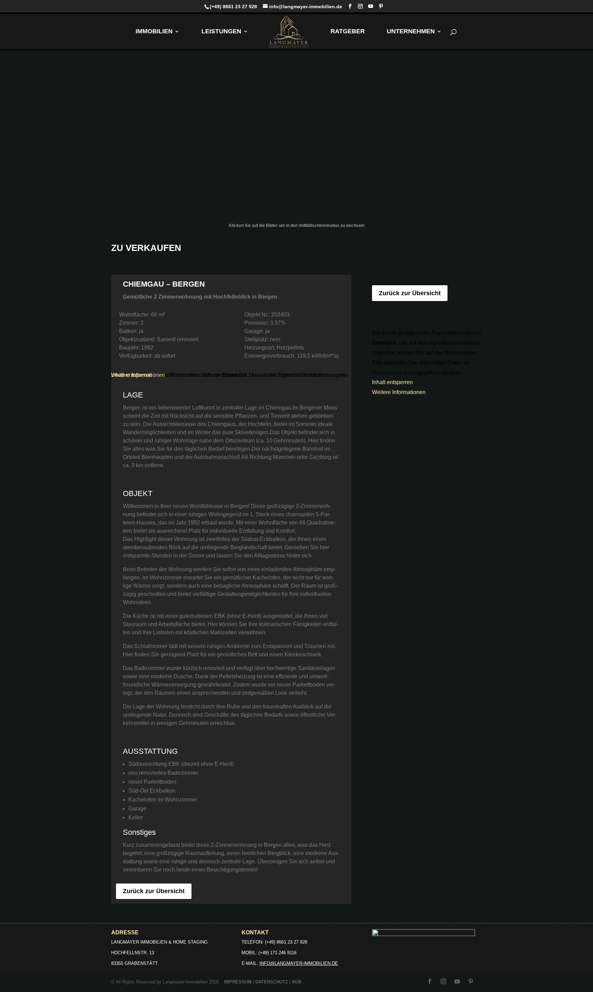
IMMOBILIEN (154, 32)
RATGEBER (347, 32)
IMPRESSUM (238, 981)
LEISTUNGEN (221, 32)
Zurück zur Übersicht (154, 891)
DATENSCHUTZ (271, 981)
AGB (296, 981)
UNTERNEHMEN (411, 32)
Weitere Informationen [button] (138, 375)
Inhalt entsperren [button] (392, 382)
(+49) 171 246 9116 (277, 952)
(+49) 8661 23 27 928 (233, 6)
